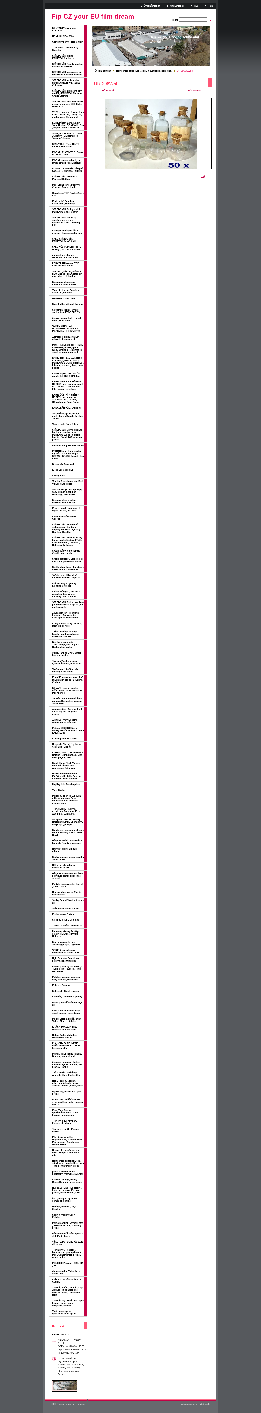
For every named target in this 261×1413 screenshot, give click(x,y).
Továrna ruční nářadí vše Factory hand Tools (65, 670)
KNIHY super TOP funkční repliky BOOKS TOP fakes (66, 374)
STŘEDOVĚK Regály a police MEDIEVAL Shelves (67, 65)
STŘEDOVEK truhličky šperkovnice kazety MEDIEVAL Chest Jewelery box (66, 221)
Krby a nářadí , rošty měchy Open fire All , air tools (67, 509)
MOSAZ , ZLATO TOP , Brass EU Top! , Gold (67, 153)
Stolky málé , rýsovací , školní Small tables (68, 858)
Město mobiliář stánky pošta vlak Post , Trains (67, 1234)
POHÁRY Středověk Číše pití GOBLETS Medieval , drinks (67, 169)
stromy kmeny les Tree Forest (68, 445)
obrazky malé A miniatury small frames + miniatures (66, 1011)
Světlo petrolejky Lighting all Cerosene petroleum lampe (67, 560)
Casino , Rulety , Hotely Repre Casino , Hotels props (67, 1180)
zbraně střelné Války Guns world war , (66, 1272)
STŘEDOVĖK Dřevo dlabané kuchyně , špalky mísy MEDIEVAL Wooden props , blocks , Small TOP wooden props (67, 435)
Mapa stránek (177, 5)
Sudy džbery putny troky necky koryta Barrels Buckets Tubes (67, 416)
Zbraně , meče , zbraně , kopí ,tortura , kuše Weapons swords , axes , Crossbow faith (67, 1291)
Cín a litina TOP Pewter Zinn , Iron (68, 194)
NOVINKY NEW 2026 (63, 36)
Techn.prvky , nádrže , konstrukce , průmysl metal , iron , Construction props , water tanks (67, 1253)
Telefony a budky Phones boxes (65, 1130)
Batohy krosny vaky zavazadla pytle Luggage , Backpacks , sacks (66, 644)
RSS (196, 5)
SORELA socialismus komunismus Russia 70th (66, 951)
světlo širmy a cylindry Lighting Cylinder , (64, 584)
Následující (194, 90)
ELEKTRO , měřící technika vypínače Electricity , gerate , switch (67, 1102)
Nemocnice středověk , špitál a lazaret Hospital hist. (144, 71)
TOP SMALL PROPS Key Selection (65, 48)
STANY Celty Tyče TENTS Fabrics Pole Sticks (65, 145)
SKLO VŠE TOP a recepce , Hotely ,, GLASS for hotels (66, 248)
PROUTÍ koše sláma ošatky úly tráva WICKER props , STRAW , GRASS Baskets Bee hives (68, 455)
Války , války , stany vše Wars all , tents (67, 1242)
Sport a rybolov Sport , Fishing (64, 1216)
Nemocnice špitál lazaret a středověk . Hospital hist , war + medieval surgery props (68, 1163)
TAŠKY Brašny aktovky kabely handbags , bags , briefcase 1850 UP (65, 634)
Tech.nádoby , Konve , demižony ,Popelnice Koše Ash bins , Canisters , (66, 811)
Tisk (210, 5)
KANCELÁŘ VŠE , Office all (66, 408)
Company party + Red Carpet (67, 42)
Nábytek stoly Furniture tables (64, 850)
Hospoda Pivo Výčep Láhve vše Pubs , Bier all (67, 745)
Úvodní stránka (103, 71)
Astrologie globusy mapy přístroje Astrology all (65, 337)
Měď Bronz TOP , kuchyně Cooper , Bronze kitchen (66, 186)
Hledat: (175, 20)
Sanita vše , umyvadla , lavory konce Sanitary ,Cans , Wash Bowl (68, 832)
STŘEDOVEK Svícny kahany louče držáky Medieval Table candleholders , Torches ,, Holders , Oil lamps (67, 541)
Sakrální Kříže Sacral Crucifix (67, 304)
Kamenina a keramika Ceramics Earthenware (64, 283)
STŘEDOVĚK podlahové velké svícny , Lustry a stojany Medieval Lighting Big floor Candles (66, 528)
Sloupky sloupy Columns (65, 920)
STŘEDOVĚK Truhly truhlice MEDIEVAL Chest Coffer (67, 210)
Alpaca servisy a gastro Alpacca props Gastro (64, 721)
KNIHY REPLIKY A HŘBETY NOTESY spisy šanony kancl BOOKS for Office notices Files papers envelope (67, 385)
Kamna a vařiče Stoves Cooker (64, 517)
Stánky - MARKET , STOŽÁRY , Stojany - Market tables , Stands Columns (68, 135)
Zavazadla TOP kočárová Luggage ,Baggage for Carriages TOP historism (65, 615)
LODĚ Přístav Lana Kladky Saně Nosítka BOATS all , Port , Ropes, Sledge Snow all (68, 125)
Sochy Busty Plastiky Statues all (68, 901)
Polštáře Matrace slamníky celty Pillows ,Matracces (66, 978)
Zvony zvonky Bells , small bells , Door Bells (66, 319)
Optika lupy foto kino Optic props (67, 1092)
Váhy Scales (58, 790)
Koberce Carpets (61, 985)
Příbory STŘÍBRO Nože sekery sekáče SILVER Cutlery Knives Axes (68, 730)
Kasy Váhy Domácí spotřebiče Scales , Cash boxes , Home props (65, 1112)
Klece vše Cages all (62, 470)
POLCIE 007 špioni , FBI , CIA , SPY (67, 1264)
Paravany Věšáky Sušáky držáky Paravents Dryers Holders (65, 933)
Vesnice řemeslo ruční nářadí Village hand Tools (67, 482)
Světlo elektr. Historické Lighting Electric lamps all (66, 576)
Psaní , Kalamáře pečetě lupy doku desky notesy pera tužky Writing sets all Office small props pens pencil (67, 348)
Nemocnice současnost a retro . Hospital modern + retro (65, 1152)
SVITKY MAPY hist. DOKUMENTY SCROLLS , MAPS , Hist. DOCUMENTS (66, 328)
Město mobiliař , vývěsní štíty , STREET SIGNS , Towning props (67, 1225)
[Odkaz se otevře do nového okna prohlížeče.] (151, 133)
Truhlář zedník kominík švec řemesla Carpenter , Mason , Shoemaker (67, 701)
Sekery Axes (58, 475)
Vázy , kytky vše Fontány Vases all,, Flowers (65, 291)
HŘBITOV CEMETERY (63, 298)
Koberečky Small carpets (65, 991)
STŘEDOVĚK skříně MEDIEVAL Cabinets (63, 57)
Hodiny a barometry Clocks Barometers (66, 893)
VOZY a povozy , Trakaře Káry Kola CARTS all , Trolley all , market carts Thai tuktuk (68, 114)
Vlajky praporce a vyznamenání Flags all (64, 1312)
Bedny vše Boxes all (63, 464)
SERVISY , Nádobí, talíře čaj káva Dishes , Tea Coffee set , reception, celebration (67, 273)
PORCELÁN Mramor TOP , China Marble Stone (66, 264)
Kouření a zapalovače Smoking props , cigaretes (66, 943)
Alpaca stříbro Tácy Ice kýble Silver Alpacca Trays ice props (67, 711)
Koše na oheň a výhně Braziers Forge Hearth (64, 501)
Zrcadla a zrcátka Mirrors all (67, 925)
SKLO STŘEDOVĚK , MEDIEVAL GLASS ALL (64, 239)
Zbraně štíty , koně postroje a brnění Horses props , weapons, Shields (68, 1303)
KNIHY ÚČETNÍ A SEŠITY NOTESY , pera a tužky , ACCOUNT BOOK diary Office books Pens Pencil (65, 398)
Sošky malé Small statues (66, 908)
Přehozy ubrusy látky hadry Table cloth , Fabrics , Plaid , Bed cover (67, 969)
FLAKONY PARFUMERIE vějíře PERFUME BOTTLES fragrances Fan (66, 1045)
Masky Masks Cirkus (63, 914)
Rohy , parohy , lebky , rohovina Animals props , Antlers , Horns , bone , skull (67, 1083)
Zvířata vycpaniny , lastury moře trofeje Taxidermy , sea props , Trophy (67, 1064)
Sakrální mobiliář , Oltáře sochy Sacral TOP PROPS (66, 311)
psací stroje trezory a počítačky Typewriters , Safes (67, 1172)
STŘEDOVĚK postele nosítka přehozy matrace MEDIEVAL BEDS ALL (67, 104)
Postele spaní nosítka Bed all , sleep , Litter (67, 885)
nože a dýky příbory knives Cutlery (66, 1280)
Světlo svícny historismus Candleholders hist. (66, 551)
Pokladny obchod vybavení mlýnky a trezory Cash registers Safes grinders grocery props (66, 799)
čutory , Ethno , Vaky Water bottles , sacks (66, 654)
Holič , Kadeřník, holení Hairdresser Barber (64, 1036)
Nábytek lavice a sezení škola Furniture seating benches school (67, 875)
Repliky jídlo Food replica (66, 784)
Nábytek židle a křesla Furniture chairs (63, 866)
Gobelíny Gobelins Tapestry (67, 996)
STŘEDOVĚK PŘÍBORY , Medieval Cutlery (65, 177)
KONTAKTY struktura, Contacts (64, 29)
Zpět (203, 176)
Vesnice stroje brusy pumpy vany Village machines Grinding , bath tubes (67, 492)
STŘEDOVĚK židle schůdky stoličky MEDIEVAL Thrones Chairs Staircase (67, 93)
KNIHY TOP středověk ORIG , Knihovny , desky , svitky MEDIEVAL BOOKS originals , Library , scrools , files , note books (68, 363)
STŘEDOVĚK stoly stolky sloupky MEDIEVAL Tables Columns (66, 82)
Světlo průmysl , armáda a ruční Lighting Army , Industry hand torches (66, 594)
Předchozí (108, 90)
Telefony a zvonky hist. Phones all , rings (64, 1122)
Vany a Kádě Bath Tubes (65, 424)
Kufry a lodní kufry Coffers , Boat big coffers (67, 624)
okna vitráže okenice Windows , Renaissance (65, 256)
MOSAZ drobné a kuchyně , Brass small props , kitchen (67, 161)
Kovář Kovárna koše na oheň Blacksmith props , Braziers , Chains (67, 679)
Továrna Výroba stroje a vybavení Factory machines (67, 662)
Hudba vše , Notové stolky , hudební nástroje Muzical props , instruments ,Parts (67, 1190)
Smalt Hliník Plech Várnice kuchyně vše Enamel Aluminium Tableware (66, 765)
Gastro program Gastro (64, 738)
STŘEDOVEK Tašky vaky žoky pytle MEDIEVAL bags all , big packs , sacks (68, 604)
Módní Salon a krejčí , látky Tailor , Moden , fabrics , (66, 1019)
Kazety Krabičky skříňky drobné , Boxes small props (67, 231)
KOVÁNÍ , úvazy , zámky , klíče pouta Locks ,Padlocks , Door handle (67, 690)
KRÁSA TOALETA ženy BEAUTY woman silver (64, 1028)
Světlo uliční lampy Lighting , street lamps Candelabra (68, 568)
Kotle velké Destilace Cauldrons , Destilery (63, 202)
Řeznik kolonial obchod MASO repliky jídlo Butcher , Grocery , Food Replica (67, 776)
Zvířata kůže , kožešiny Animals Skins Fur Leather (66, 1073)
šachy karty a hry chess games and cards (64, 1199)
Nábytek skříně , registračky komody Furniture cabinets (67, 841)
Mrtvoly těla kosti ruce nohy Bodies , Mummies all (67, 1055)
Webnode (205, 1404)
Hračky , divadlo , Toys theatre (64, 1207)
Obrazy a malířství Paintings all (67, 1003)
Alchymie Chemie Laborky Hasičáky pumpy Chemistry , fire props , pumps (67, 822)
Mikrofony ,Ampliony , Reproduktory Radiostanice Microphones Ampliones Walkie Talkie (67, 1141)
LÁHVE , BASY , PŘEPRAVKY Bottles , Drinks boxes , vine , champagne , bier (67, 755)
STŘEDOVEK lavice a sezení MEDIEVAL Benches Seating (67, 73)
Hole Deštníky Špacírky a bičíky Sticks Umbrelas (65, 959)
